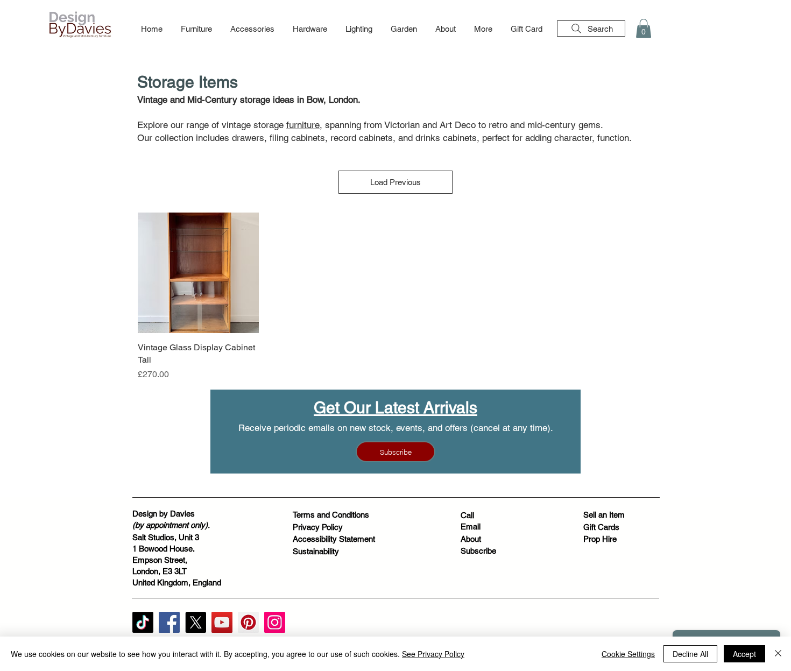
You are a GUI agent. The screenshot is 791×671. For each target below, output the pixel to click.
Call (467, 515)
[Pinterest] (248, 622)
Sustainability (316, 551)
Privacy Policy (318, 527)
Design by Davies (163, 513)
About (471, 538)
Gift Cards (601, 527)
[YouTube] (221, 622)
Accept (744, 653)
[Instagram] (274, 622)
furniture (303, 124)
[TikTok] (142, 622)
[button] (196, 29)
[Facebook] (169, 622)
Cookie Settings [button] (628, 653)
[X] (195, 622)
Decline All (690, 653)
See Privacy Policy (433, 653)
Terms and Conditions (331, 514)
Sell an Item (604, 514)
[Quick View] (198, 273)
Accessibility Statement (334, 538)
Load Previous (395, 182)
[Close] (778, 653)
